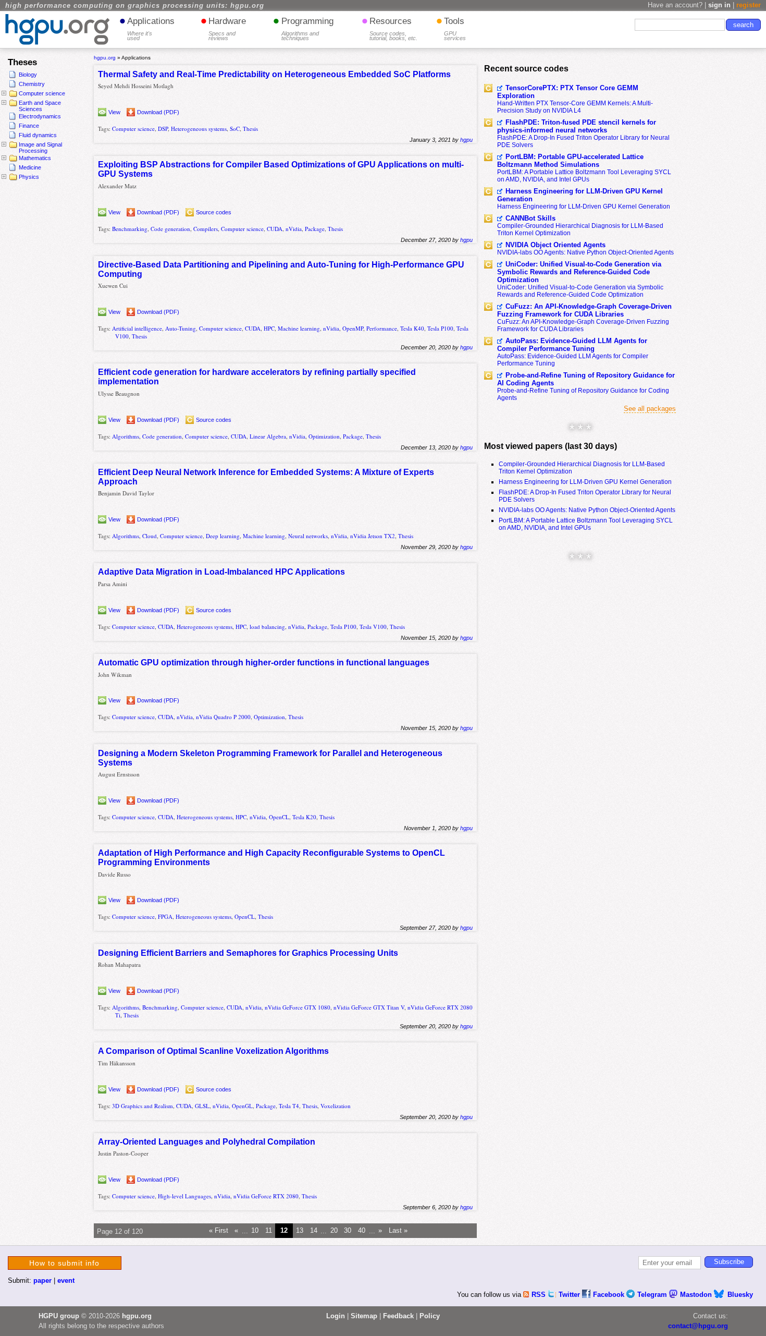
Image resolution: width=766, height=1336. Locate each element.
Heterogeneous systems (199, 128)
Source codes (213, 212)
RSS (540, 1294)
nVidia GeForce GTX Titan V (368, 1007)
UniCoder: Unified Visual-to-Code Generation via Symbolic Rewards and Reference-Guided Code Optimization (579, 272)
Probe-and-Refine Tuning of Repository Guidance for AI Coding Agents (586, 379)
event (66, 1280)
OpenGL (242, 1106)
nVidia (294, 229)
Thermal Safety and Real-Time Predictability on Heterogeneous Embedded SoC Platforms (274, 74)
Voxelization (335, 1106)
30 (347, 1231)
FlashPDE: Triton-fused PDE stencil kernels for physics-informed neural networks (576, 126)
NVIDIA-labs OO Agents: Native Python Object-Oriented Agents (585, 252)
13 (299, 1231)
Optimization (324, 436)
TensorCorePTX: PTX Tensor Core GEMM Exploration (567, 92)
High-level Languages (184, 1196)
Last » (398, 1231)
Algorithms (125, 436)
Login (335, 1316)
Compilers (205, 229)
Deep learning (223, 536)
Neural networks (308, 536)
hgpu (466, 140)
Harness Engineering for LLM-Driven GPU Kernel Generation (580, 195)
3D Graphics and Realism (142, 1106)
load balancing (267, 626)
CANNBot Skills (530, 218)
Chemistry (32, 84)
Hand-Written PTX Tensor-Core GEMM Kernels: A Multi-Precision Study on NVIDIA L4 (575, 107)
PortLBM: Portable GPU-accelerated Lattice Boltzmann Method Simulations (570, 160)
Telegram (653, 1294)
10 (254, 1231)
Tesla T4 (289, 1106)
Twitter (570, 1294)
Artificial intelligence (137, 328)
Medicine (30, 167)
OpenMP (352, 328)
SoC (235, 128)
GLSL (202, 1106)
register (748, 5)
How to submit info (64, 1263)
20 (334, 1231)
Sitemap (364, 1316)
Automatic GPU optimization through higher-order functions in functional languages (263, 662)
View (114, 112)
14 (313, 1231)
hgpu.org (105, 57)
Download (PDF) (158, 112)
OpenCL (279, 817)
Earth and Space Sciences (40, 106)
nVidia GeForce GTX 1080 (297, 1007)
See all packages (650, 408)
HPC (269, 328)
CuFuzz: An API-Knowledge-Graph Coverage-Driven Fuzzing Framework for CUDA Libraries (584, 310)
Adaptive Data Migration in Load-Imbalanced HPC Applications (221, 571)
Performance (381, 328)
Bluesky (740, 1294)
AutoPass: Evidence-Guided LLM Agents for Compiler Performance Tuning (572, 345)
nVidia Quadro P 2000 (223, 717)
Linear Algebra (268, 436)
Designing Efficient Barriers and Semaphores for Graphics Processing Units (248, 953)
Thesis (250, 128)
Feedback (398, 1316)
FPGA (165, 916)
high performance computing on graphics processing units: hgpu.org (134, 5)
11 (268, 1231)
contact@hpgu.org (698, 1326)
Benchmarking (129, 229)
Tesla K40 (412, 328)
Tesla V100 (373, 626)
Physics (29, 177)
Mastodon (697, 1294)
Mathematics (35, 158)
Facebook (609, 1294)
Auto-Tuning (180, 328)
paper (42, 1280)
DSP (163, 128)
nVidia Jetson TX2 (372, 536)
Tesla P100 (440, 328)
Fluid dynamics (38, 135)
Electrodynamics (40, 116)
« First (218, 1231)
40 (361, 1231)
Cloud (149, 536)
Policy (429, 1316)
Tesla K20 (304, 817)
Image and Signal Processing (40, 147)
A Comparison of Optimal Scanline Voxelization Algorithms (213, 1051)
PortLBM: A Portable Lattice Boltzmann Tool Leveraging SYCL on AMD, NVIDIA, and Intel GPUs (584, 175)
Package (315, 229)
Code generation (170, 229)
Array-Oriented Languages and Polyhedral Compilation (206, 1141)
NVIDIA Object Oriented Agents (555, 245)
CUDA (274, 229)
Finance (29, 126)
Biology (28, 74)
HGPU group (59, 1316)
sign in (719, 5)
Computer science (42, 93)
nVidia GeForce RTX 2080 (266, 1196)
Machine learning (299, 328)
